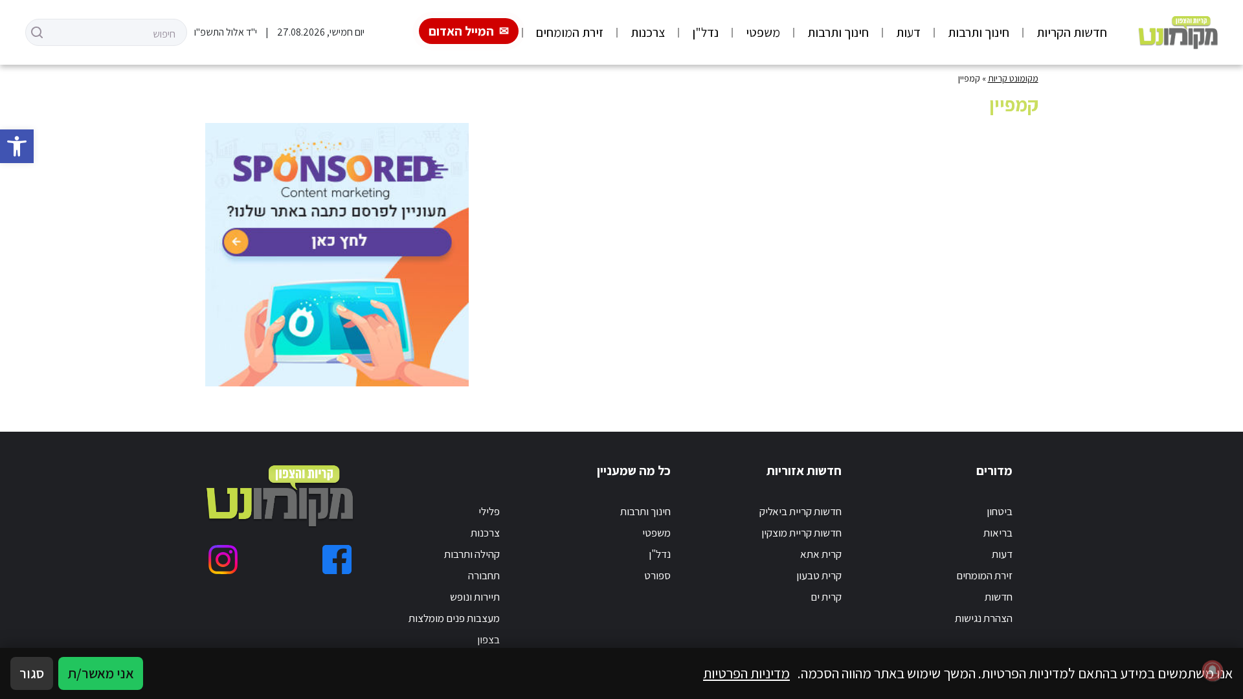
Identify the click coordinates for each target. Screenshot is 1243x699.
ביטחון (1000, 511)
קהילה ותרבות (472, 554)
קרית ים (826, 597)
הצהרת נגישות (984, 618)
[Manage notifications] (1212, 670)
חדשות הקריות (1071, 32)
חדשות (999, 597)
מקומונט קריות (1013, 78)
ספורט (657, 575)
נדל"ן (705, 32)
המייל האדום (461, 31)
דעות (908, 32)
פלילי (489, 511)
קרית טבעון (819, 575)
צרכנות (648, 32)
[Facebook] (337, 559)
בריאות (998, 533)
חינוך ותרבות (978, 32)
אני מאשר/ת (100, 673)
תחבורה (484, 575)
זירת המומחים (569, 32)
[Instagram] (223, 559)
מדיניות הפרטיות (746, 673)
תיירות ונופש (475, 597)
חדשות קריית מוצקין (801, 533)
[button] (17, 146)
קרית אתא (821, 554)
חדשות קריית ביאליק (800, 511)
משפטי (763, 32)
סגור (31, 673)
